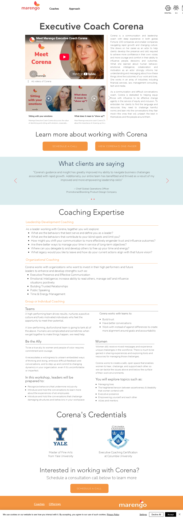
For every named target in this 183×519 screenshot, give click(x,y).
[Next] (167, 180)
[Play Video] (48, 98)
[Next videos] (109, 98)
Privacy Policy (113, 514)
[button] (39, 81)
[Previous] (15, 180)
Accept (171, 514)
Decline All (156, 514)
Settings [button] (143, 514)
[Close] (179, 514)
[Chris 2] (91, 199)
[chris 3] (94, 199)
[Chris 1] (88, 199)
